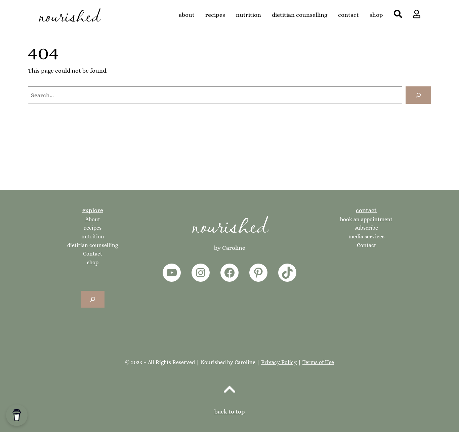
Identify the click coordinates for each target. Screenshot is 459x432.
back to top (229, 411)
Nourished (229, 224)
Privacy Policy (279, 362)
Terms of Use (318, 362)
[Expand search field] (93, 299)
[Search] (418, 95)
